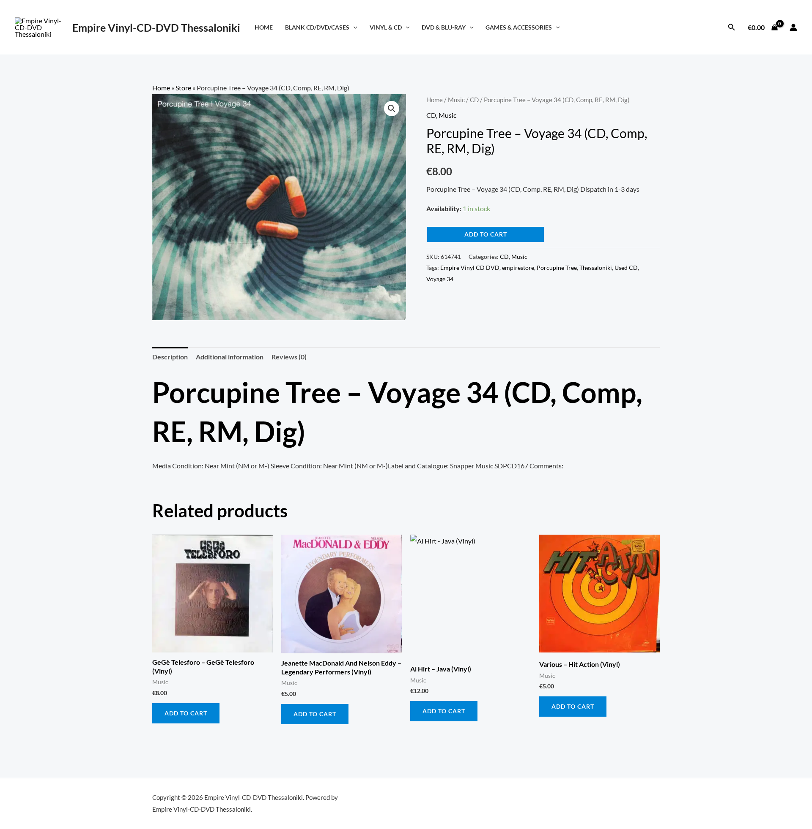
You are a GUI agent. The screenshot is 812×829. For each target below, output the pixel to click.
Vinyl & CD (386, 27)
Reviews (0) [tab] (289, 357)
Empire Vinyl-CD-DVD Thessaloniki (156, 27)
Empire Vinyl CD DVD (469, 267)
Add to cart (485, 234)
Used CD (626, 267)
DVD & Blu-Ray (444, 27)
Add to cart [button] (186, 713)
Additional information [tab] (229, 357)
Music (456, 99)
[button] (353, 27)
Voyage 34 (439, 279)
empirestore (518, 267)
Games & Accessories (519, 27)
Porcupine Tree (557, 267)
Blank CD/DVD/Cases (317, 27)
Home (264, 27)
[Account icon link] (793, 27)
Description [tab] (170, 357)
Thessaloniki (595, 267)
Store (183, 88)
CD (474, 99)
